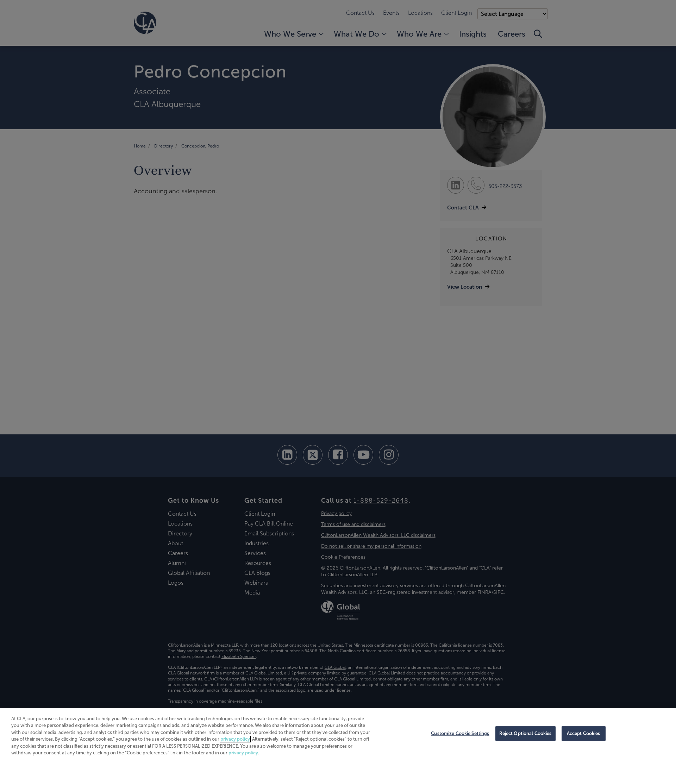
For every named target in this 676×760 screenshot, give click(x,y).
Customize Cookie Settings (460, 733)
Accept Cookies (583, 733)
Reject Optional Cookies (525, 733)
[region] (338, 734)
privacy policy (235, 739)
